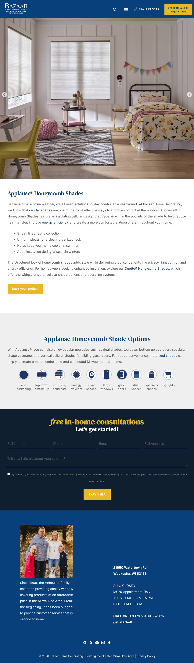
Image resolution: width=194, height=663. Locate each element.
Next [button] (189, 94)
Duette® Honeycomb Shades (147, 268)
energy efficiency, (55, 222)
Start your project (25, 289)
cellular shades (40, 210)
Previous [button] (4, 94)
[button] (114, 10)
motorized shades (163, 355)
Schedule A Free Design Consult (178, 9)
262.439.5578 (148, 616)
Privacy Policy (146, 656)
